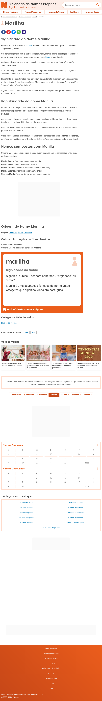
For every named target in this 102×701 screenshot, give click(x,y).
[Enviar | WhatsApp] (19, 32)
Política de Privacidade (51, 668)
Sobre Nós (51, 663)
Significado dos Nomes (9, 17)
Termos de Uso (51, 678)
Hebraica (13, 233)
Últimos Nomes (51, 648)
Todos (86, 463)
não (33, 332)
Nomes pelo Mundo (51, 653)
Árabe (20, 233)
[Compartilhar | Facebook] (3, 32)
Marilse (75, 395)
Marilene (43, 395)
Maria (48, 57)
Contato (51, 683)
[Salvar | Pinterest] (8, 32)
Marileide (16, 395)
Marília (29, 45)
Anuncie (51, 673)
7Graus (15, 697)
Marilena (30, 395)
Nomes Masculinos (14, 469)
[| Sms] (24, 32)
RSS (51, 688)
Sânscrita (28, 233)
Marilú (87, 395)
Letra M (34, 17)
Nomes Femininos (25, 17)
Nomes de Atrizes (9, 323)
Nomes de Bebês (51, 658)
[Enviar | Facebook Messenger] (13, 32)
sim (26, 332)
